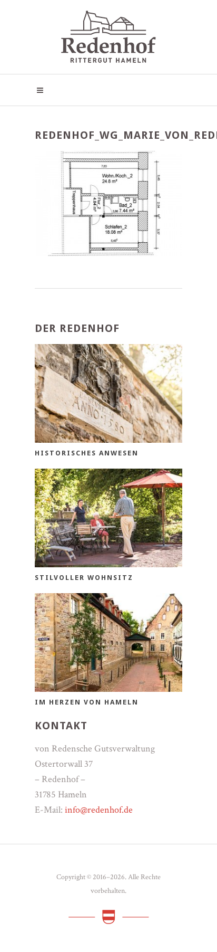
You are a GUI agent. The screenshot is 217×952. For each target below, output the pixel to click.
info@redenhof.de (99, 810)
